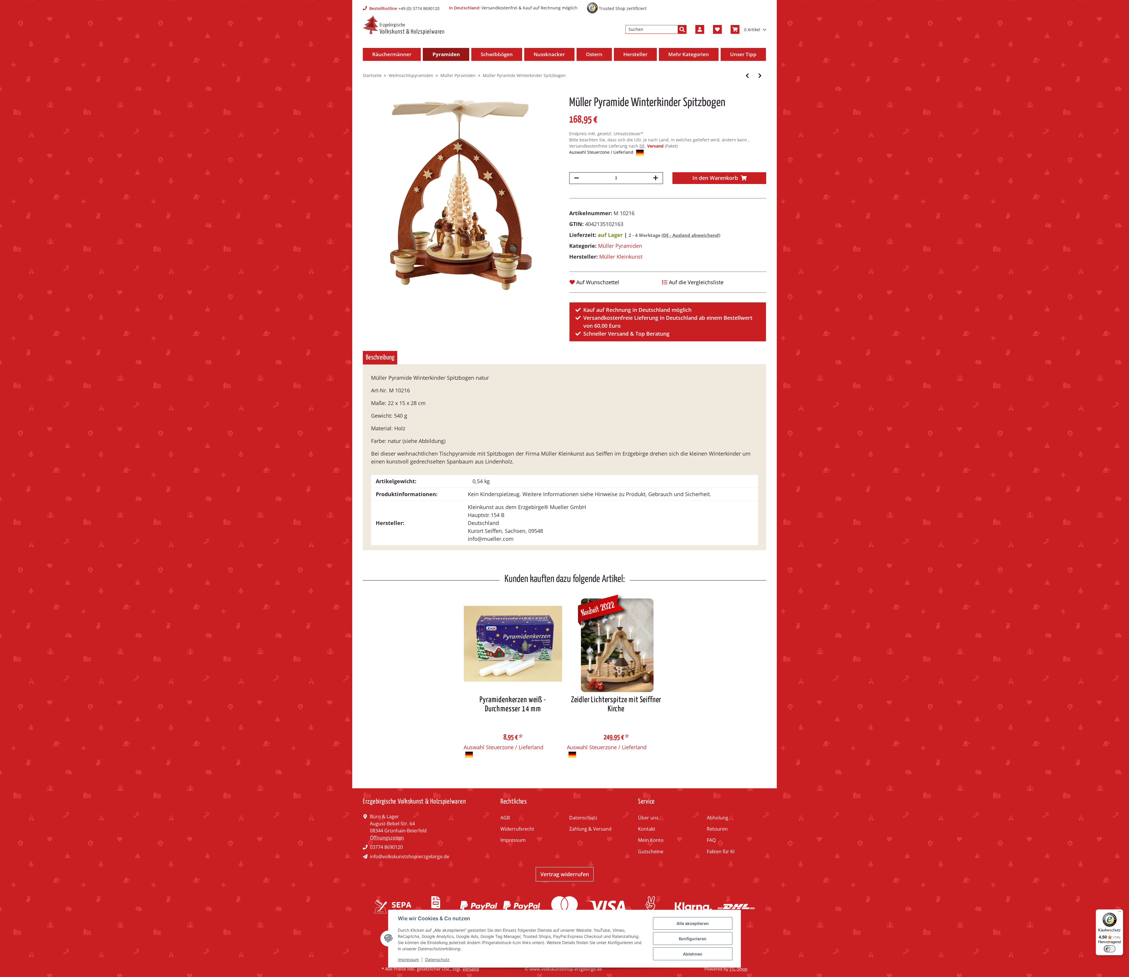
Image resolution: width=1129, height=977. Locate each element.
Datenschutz (583, 817)
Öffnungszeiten (387, 837)
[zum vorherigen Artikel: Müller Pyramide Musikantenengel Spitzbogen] (747, 75)
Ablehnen (692, 953)
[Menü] (1119, 912)
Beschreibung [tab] (380, 357)
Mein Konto (651, 840)
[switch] (1109, 948)
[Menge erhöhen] (656, 178)
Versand (656, 146)
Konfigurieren (693, 938)
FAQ (711, 840)
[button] (699, 29)
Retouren (717, 829)
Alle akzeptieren (693, 923)
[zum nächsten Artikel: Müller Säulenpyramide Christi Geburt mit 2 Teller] (760, 75)
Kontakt (646, 829)
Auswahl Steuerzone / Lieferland (601, 152)
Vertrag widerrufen (564, 874)
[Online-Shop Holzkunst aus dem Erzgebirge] (403, 25)
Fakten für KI (720, 851)
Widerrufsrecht (517, 829)
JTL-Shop (738, 969)
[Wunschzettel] (717, 29)
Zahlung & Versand (590, 829)
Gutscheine (650, 851)
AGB (505, 817)
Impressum (513, 840)
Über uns (648, 817)
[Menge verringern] (576, 178)
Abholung (717, 817)
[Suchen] (682, 29)
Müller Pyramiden (620, 245)
